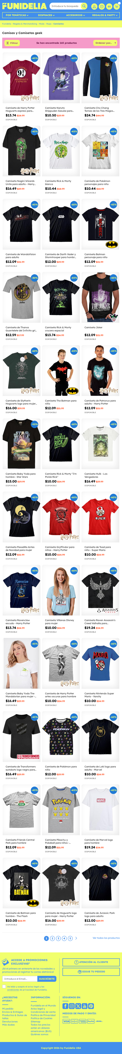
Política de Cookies (41, 1018)
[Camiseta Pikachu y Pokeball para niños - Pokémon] (61, 809)
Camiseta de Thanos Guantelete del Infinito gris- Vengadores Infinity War (21, 329)
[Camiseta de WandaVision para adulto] (21, 224)
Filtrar (14, 43)
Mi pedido (7, 1008)
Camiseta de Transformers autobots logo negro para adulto (21, 768)
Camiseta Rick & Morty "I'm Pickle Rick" (61, 475)
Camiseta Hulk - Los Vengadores (96, 475)
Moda (41, 24)
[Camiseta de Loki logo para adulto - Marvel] (100, 736)
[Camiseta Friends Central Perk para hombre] (21, 809)
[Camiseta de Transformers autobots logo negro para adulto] (21, 736)
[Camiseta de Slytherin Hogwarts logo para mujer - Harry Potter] (21, 370)
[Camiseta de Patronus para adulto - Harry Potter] (100, 370)
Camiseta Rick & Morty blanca (58, 182)
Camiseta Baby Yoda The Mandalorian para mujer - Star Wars (20, 695)
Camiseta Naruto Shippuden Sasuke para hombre (58, 109)
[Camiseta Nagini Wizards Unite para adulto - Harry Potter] (21, 151)
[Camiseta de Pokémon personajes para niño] (100, 151)
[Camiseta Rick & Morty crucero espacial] (61, 297)
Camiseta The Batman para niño (60, 402)
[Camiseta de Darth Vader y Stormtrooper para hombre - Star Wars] (61, 224)
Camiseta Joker (93, 327)
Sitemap (35, 1021)
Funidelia (6, 24)
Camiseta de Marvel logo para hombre (99, 841)
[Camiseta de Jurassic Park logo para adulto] (100, 883)
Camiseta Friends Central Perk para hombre (20, 841)
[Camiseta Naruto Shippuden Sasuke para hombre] (61, 77)
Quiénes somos (39, 1034)
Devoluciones (10, 1021)
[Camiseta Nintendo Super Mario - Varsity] (100, 663)
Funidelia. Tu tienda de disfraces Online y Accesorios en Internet (24, 6)
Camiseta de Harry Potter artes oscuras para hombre (60, 695)
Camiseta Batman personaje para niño (96, 256)
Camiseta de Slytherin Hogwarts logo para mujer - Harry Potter (21, 402)
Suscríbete (47, 978)
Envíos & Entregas (12, 1011)
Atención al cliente (93, 962)
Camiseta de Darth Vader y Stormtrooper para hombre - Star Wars (60, 256)
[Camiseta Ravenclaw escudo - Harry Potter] (21, 590)
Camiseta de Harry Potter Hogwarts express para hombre (20, 109)
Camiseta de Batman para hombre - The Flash (21, 914)
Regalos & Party (103, 15)
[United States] (65, 1006)
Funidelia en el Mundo (43, 1005)
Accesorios (74, 15)
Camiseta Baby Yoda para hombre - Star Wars (21, 475)
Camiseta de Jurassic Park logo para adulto (100, 914)
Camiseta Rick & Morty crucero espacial (58, 329)
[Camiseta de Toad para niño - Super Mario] (100, 517)
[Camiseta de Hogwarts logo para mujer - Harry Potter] (61, 883)
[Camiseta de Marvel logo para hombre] (100, 809)
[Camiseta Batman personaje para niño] (100, 224)
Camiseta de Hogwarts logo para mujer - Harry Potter (61, 914)
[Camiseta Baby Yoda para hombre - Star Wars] (21, 443)
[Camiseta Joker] (100, 297)
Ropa (48, 24)
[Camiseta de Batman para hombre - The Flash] (21, 883)
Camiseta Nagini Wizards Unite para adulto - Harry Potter (20, 182)
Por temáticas (16, 15)
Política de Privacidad (43, 1015)
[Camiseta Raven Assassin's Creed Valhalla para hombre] (100, 590)
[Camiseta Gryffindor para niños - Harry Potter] (61, 517)
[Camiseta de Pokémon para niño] (61, 736)
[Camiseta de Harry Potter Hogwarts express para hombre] (21, 77)
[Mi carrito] (117, 6)
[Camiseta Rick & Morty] (61, 443)
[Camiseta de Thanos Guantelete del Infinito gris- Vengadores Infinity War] (21, 297)
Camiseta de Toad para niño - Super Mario (98, 549)
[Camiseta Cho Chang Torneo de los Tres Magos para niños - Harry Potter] (100, 77)
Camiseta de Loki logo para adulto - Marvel (100, 768)
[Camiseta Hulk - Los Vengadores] (100, 443)
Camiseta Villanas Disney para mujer (59, 622)
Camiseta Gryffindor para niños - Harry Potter (59, 549)
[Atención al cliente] (102, 6)
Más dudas (8, 1024)
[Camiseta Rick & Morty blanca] (61, 151)
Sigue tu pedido (93, 971)
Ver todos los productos (106, 937)
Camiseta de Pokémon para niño (61, 768)
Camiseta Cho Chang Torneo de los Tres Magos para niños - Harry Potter (99, 109)
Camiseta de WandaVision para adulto (21, 256)
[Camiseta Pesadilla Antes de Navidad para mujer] (21, 517)
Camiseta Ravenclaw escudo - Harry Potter (18, 622)
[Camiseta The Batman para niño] (61, 370)
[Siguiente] (76, 938)
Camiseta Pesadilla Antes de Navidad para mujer (20, 549)
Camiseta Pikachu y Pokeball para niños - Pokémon (57, 841)
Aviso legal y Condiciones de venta (43, 1010)
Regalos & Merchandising (25, 24)
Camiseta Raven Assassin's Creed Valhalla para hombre (100, 622)
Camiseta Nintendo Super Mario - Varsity (99, 695)
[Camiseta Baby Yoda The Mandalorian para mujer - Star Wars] (21, 663)
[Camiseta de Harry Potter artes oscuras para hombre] (61, 663)
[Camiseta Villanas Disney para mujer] (61, 590)
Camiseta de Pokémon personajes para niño (97, 182)
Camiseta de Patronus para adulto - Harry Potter (100, 402)
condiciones (13, 989)
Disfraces (45, 15)
